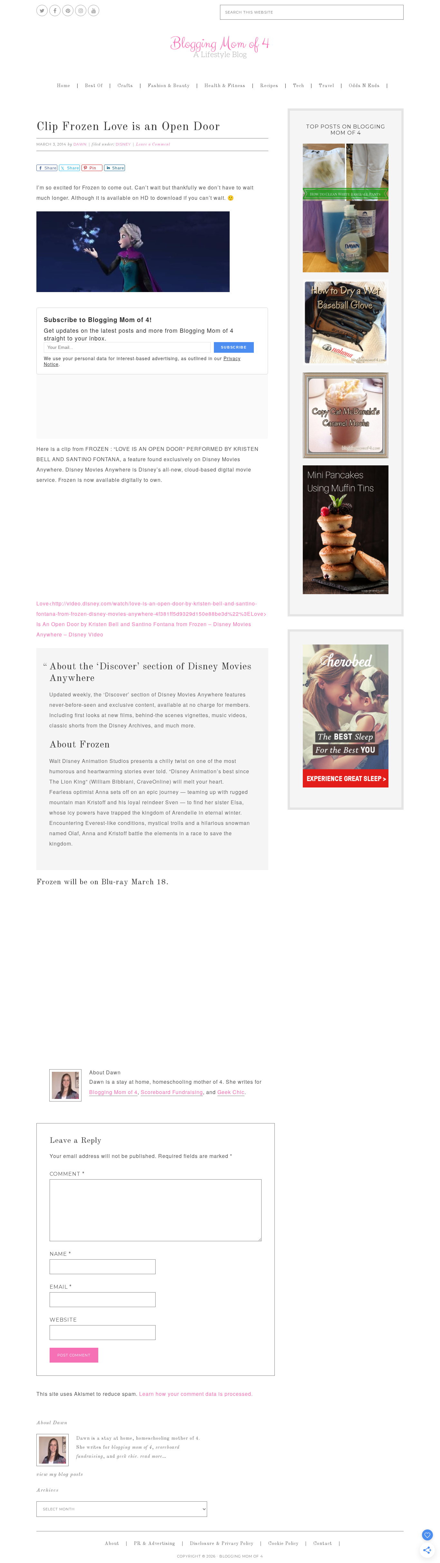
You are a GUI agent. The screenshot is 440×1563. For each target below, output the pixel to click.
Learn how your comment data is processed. (196, 1393)
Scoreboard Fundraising (172, 1092)
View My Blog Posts (59, 1474)
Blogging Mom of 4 (220, 47)
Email (61, 1287)
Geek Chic (230, 1092)
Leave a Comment (153, 145)
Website (63, 1320)
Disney (123, 144)
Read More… (153, 1456)
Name (60, 1254)
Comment (67, 1174)
